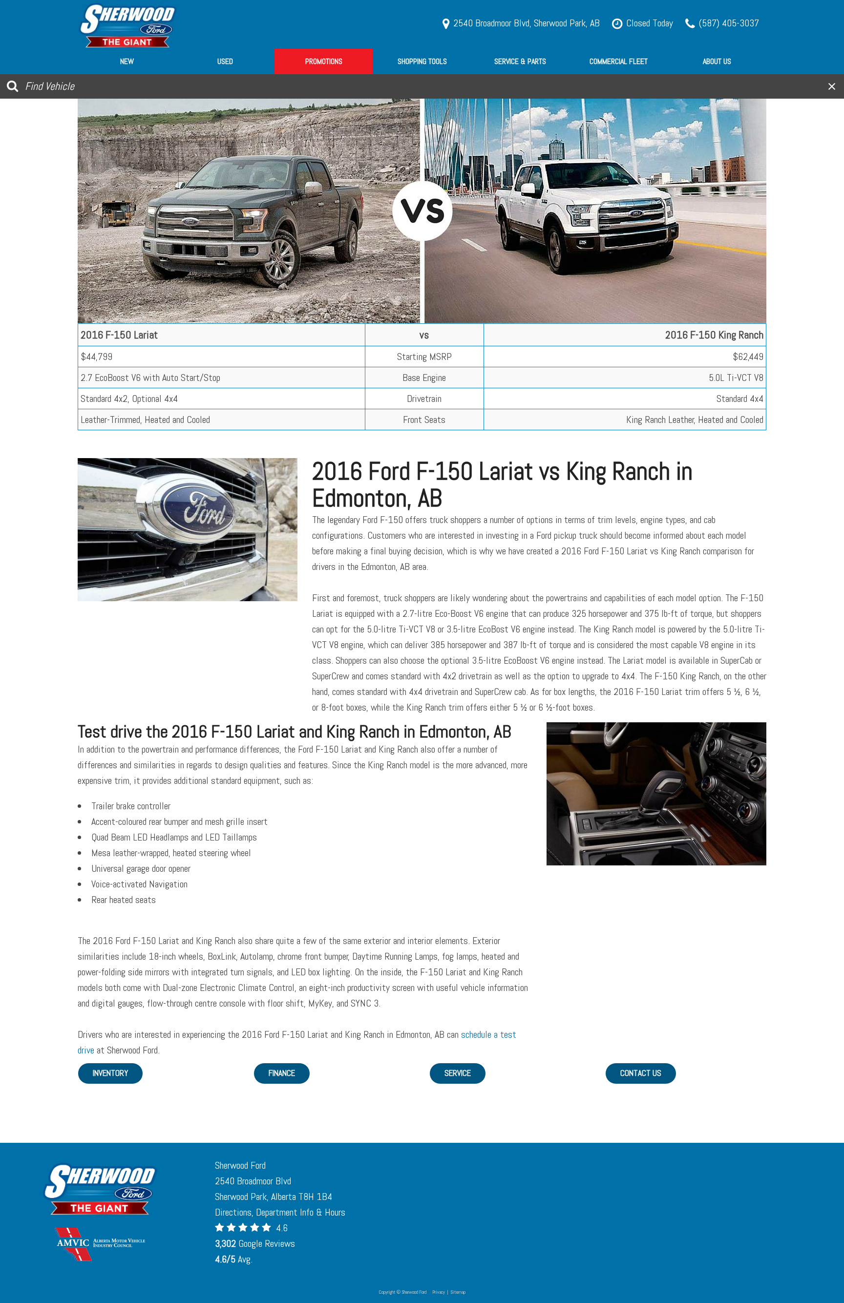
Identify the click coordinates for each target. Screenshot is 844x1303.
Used (225, 61)
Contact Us (640, 1073)
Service (457, 1073)
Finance (282, 1073)
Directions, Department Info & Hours (280, 1212)
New (127, 61)
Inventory (110, 1073)
